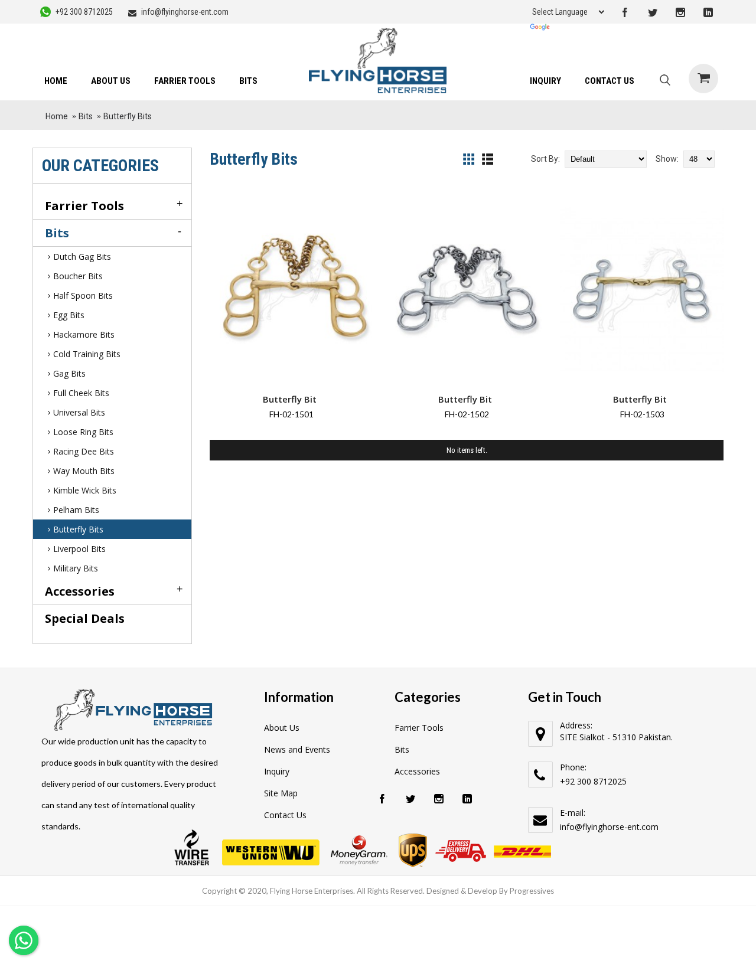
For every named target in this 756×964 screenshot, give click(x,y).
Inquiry (276, 771)
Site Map (281, 793)
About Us (281, 727)
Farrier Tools (419, 727)
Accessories (417, 771)
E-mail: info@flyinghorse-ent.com (609, 819)
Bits (402, 749)
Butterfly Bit (290, 399)
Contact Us (285, 815)
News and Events (297, 749)
